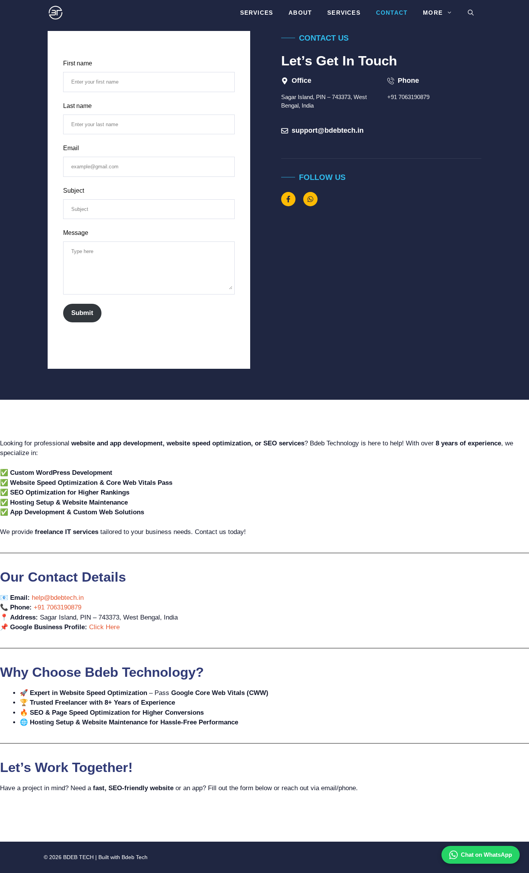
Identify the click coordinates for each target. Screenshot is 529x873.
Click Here (104, 627)
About (300, 12)
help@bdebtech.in (58, 597)
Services (256, 12)
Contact (391, 12)
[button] (470, 12)
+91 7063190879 (408, 97)
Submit (82, 313)
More (433, 12)
